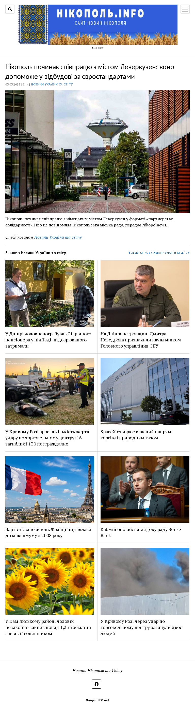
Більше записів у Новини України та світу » (159, 252)
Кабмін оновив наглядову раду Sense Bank (141, 532)
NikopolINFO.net (97, 700)
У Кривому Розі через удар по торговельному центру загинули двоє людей (141, 627)
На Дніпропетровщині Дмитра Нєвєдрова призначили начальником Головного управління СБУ (141, 339)
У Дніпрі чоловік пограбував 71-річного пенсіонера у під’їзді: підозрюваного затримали (48, 339)
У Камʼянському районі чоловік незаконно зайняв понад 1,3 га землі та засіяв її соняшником (48, 627)
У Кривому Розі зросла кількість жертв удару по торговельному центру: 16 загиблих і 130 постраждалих (47, 437)
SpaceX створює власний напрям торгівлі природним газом (136, 434)
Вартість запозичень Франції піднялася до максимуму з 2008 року (48, 532)
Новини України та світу (52, 84)
